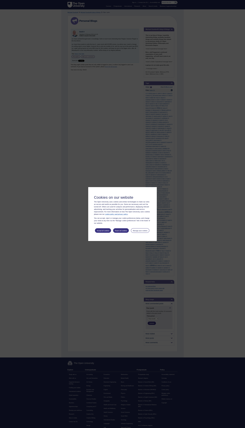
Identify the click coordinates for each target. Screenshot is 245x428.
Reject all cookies (121, 231)
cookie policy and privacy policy (116, 214)
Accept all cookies (103, 231)
